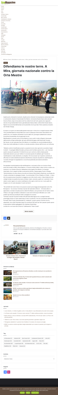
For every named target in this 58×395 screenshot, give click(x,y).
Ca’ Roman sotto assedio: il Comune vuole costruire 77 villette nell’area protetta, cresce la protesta (28, 313)
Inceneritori (3, 30)
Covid (2, 22)
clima (47, 338)
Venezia (22, 346)
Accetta (22, 392)
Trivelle (2, 39)
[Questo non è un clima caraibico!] (7, 297)
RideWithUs (7, 346)
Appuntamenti (4, 43)
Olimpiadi (3, 35)
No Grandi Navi (8, 343)
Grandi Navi (4, 27)
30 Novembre (8, 338)
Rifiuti (15, 346)
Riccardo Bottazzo (19, 226)
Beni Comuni (26, 338)
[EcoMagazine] (8, 2)
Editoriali (3, 51)
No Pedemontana (29, 343)
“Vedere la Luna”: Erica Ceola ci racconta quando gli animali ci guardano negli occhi (24, 319)
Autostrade (3, 15)
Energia (3, 25)
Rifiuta (28, 392)
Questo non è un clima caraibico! (21, 295)
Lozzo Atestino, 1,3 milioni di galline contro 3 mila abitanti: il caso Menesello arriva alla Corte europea (28, 311)
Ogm (2, 33)
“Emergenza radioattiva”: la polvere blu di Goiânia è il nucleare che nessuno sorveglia (25, 322)
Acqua (2, 7)
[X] (18, 234)
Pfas (2, 38)
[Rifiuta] (56, 391)
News (9, 59)
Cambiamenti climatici (6, 19)
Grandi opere (8, 340)
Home (2, 6)
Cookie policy (35, 392)
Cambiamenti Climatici (37, 338)
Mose (41, 340)
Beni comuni (4, 17)
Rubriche (3, 41)
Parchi (2, 36)
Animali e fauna (4, 14)
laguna (34, 340)
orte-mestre (29, 211)
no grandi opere (19, 343)
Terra (2, 9)
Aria (2, 11)
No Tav (39, 343)
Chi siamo (3, 52)
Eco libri (3, 49)
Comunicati (3, 46)
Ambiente (17, 338)
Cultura (3, 47)
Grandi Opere (4, 28)
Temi (2, 12)
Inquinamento (4, 31)
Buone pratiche (4, 44)
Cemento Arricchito (5, 20)
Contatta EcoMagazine (6, 54)
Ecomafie (3, 23)
